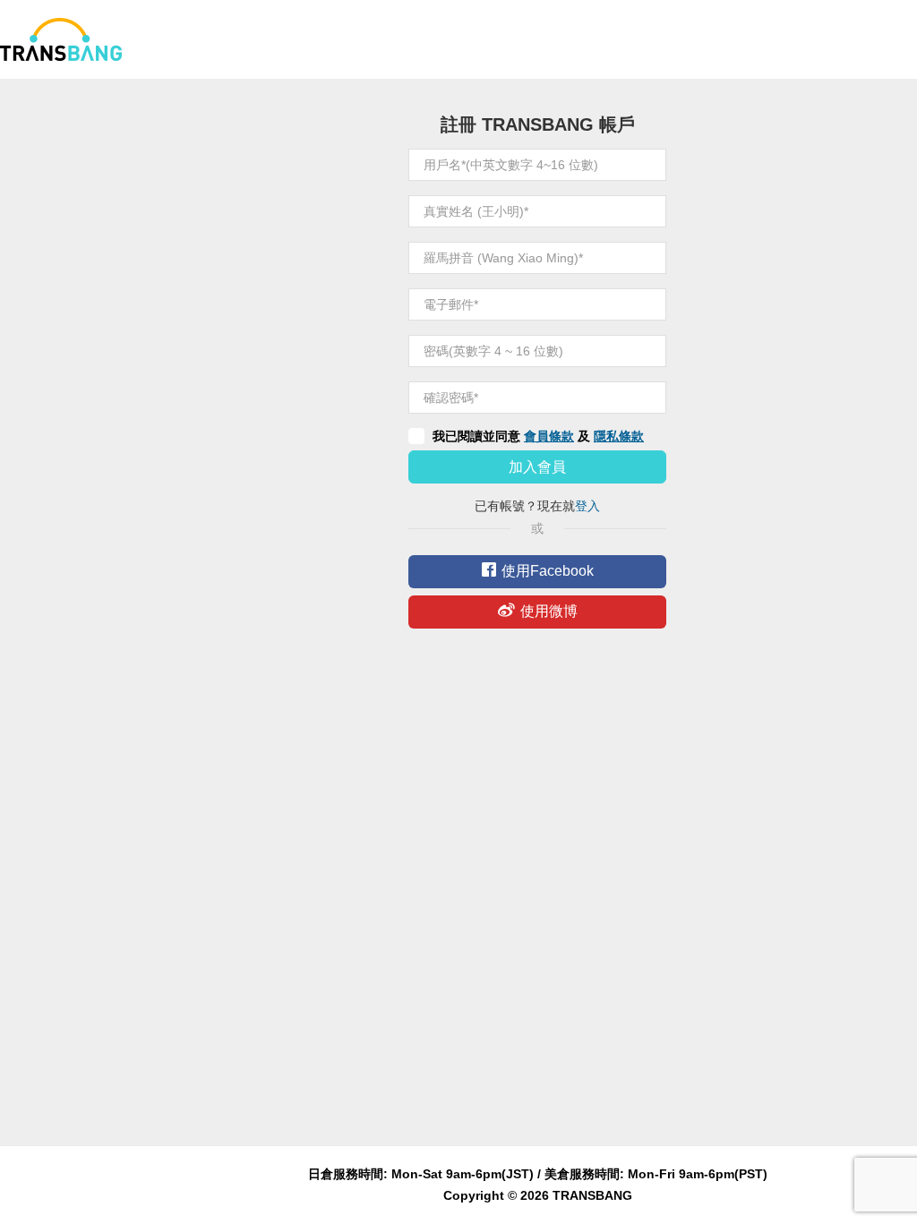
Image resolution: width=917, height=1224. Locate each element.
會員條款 (549, 436)
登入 (587, 506)
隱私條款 (619, 436)
